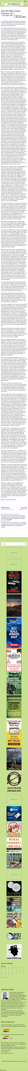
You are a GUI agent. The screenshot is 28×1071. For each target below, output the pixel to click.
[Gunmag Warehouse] (14, 582)
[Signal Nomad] (14, 605)
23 (12, 973)
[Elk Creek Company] (14, 782)
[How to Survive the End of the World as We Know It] (14, 706)
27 (1, 974)
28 (5, 974)
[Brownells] (14, 733)
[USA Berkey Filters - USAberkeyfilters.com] (14, 860)
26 (23, 973)
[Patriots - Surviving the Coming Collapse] (14, 759)
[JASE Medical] (14, 904)
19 (23, 971)
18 (20, 971)
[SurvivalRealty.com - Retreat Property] (14, 845)
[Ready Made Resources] (14, 683)
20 (1, 973)
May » (6, 977)
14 (5, 971)
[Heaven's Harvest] (14, 660)
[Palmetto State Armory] (14, 633)
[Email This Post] (15, 17)
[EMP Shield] (14, 813)
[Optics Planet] (14, 936)
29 (9, 974)
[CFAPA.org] (14, 951)
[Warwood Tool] (14, 920)
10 (16, 970)
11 (20, 970)
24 (16, 973)
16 (12, 971)
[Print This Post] (14, 17)
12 (23, 970)
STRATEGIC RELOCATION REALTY (10, 514)
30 (12, 974)
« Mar (2, 977)
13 (1, 971)
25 (20, 973)
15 (9, 971)
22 (9, 973)
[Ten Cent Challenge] (14, 888)
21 (5, 973)
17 (16, 971)
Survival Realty (5, 521)
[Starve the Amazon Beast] (14, 829)
